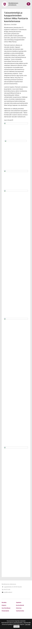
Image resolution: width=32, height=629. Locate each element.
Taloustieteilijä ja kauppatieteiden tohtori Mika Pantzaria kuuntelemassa (16, 17)
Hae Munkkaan (6, 608)
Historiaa (18, 608)
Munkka (4, 602)
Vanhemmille (20, 611)
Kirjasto (4, 605)
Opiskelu (18, 602)
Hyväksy (16, 626)
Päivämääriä (5, 611)
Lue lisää (27, 624)
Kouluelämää (20, 605)
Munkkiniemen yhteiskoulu (13, 4)
